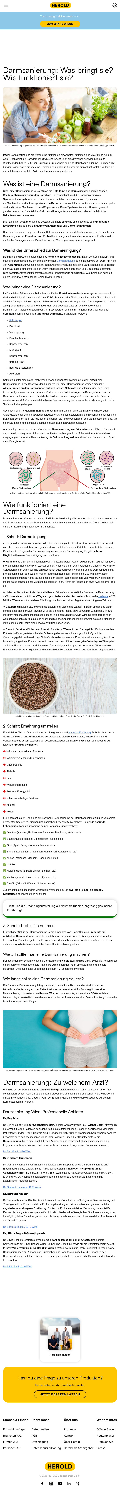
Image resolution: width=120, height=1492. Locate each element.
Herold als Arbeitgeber (78, 1448)
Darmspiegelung (66, 260)
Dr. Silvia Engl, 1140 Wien (17, 1266)
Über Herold (72, 1441)
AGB (34, 1435)
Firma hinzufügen (14, 1429)
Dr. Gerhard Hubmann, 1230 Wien (22, 1187)
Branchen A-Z (12, 1435)
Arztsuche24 (105, 1441)
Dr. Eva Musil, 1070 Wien (17, 1151)
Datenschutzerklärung (46, 1448)
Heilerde (103, 596)
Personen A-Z (12, 1448)
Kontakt (69, 1435)
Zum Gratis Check (60, 23)
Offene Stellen (106, 1429)
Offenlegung (40, 1441)
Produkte (70, 1429)
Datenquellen (40, 1429)
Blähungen (15, 320)
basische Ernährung (79, 732)
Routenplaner (105, 1435)
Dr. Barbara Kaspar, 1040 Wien (20, 1227)
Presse (101, 1448)
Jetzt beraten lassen (60, 1394)
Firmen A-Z (10, 1441)
